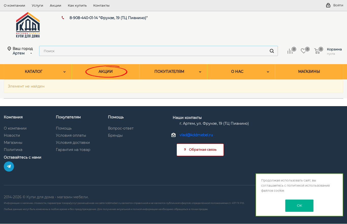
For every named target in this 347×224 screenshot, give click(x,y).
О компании (15, 128)
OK (299, 205)
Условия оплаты (71, 135)
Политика (13, 149)
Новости (12, 135)
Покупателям (68, 117)
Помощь (64, 128)
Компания (13, 117)
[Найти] (272, 51)
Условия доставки (73, 142)
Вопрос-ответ (121, 128)
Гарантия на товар (73, 149)
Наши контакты (187, 117)
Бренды (115, 135)
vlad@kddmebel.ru (196, 135)
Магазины (13, 142)
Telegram (9, 166)
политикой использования (308, 185)
